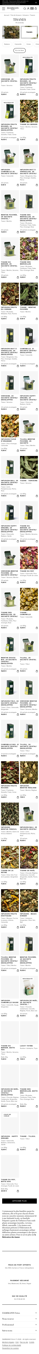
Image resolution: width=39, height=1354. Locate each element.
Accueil (6, 15)
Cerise (29, 44)
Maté (11, 32)
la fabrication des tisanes (19, 1235)
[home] (13, 8)
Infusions (26, 15)
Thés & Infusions (15, 15)
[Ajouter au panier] (18, 94)
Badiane (7, 44)
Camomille (18, 44)
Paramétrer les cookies (10, 1348)
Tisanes (29, 32)
